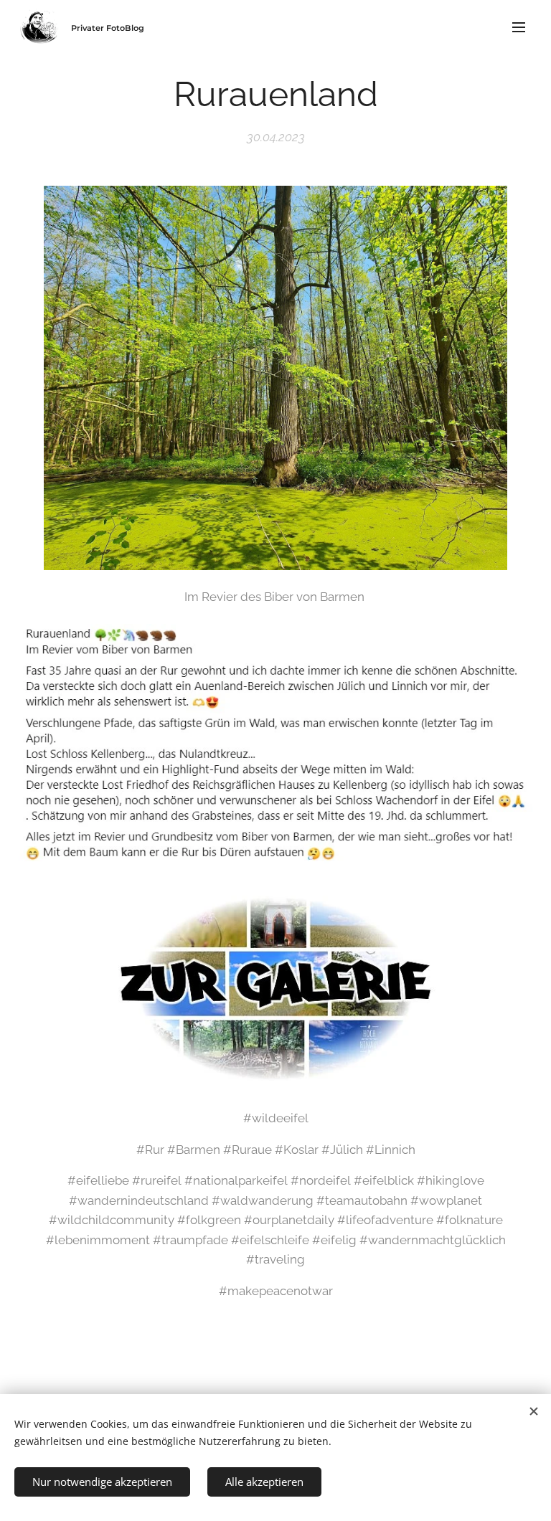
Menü (518, 26)
